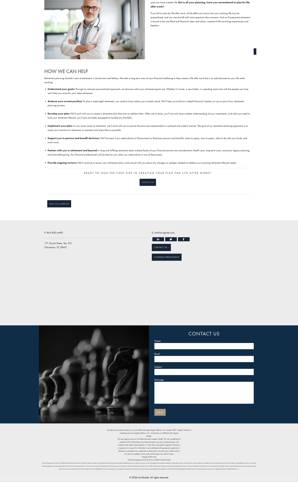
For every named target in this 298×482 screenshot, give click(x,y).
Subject (168, 366)
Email (167, 354)
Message (169, 379)
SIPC (174, 430)
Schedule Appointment (166, 257)
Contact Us (148, 182)
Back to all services (59, 203)
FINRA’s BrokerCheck (162, 460)
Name (168, 341)
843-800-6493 (55, 232)
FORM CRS (152, 457)
